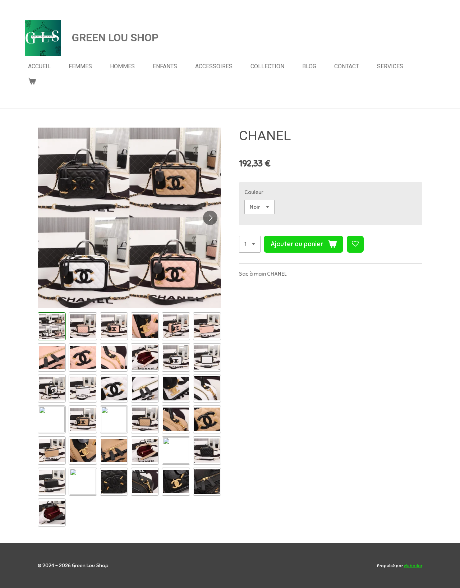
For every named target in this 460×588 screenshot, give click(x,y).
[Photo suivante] (210, 218)
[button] (52, 326)
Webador (413, 565)
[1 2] (250, 244)
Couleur (253, 192)
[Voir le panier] (32, 81)
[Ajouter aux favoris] (355, 244)
